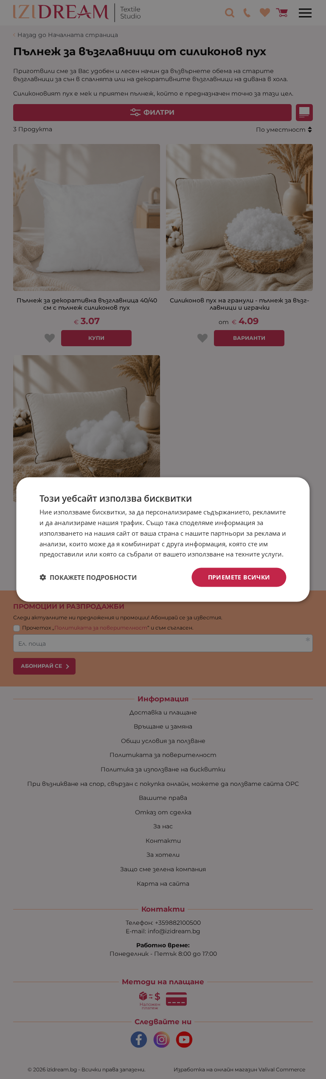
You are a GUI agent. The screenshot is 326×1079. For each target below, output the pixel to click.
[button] (88, 577)
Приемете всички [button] (239, 577)
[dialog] (162, 539)
